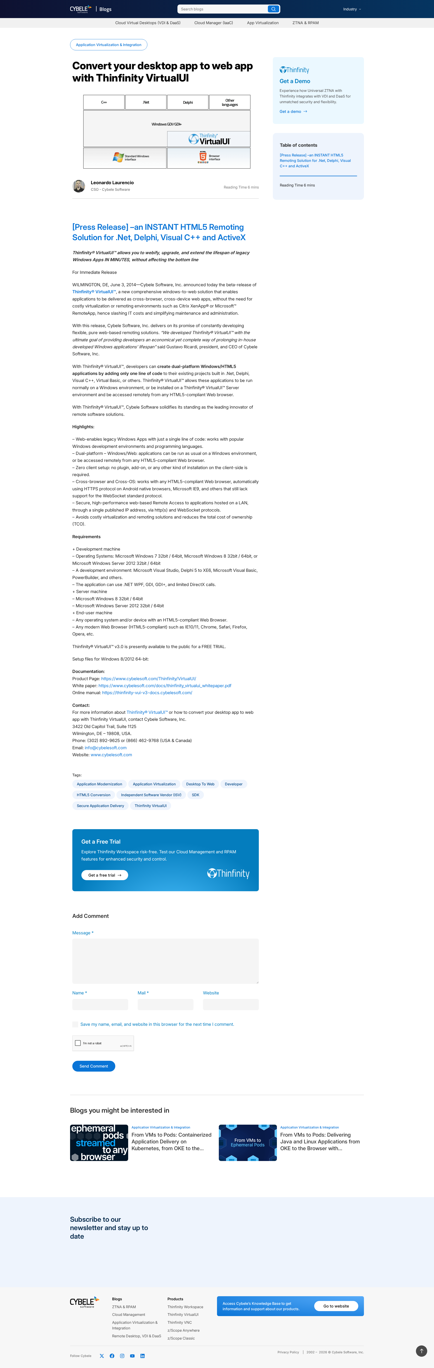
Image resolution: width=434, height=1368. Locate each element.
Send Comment (94, 1066)
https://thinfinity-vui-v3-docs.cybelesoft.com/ (147, 692)
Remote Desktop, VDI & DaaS (136, 1336)
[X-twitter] (101, 1356)
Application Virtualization (154, 784)
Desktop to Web (200, 784)
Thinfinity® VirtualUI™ (94, 291)
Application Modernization (99, 784)
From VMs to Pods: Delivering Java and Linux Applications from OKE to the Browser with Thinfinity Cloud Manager (320, 1142)
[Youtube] (132, 1356)
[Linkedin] (142, 1356)
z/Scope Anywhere (183, 1330)
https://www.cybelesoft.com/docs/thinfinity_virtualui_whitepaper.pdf (165, 685)
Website (211, 993)
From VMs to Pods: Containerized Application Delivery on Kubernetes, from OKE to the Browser (172, 1142)
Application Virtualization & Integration (109, 44)
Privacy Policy (288, 1352)
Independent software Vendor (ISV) (151, 795)
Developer (234, 784)
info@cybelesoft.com (106, 747)
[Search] (273, 8)
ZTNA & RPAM (124, 1307)
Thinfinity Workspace (185, 1307)
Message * (83, 932)
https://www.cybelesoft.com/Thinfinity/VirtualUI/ (148, 678)
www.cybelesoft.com (111, 754)
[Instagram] (122, 1356)
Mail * (143, 993)
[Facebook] (112, 1356)
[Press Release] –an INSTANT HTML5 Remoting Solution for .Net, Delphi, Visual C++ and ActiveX (315, 160)
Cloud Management (128, 1314)
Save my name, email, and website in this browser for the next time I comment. (157, 1024)
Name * (79, 993)
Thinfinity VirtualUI (151, 805)
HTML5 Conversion (94, 795)
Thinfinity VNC (179, 1322)
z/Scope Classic (181, 1338)
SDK (195, 795)
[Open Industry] (360, 9)
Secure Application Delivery (100, 805)
